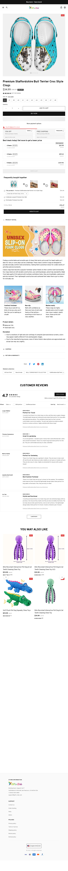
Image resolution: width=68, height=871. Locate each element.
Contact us (11, 805)
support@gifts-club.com (15, 795)
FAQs (9, 811)
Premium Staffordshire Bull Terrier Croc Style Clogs (35, 427)
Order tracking (12, 808)
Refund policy (12, 837)
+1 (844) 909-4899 (13, 793)
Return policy (12, 833)
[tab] (30, 72)
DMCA (10, 815)
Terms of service (13, 827)
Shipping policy (12, 830)
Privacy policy (12, 823)
